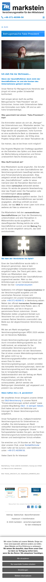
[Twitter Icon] (36, 507)
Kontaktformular (32, 445)
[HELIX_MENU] (43, 18)
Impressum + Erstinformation (23, 519)
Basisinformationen (32, 515)
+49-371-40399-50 (13, 17)
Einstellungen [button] (23, 570)
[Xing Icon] (40, 507)
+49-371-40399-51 (15, 300)
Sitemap (9, 515)
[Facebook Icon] (28, 507)
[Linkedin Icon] (32, 507)
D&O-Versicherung (13, 400)
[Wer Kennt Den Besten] (23, 493)
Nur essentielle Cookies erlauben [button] (23, 564)
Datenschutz (18, 515)
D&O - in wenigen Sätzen (32, 405)
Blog (6, 27)
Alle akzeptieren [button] (23, 558)
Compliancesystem (24, 284)
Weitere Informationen (23, 575)
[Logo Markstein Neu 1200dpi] (23, 8)
